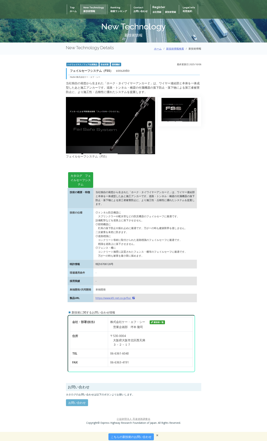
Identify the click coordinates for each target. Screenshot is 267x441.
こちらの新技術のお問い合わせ (131, 437)
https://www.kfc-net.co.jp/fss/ (114, 298)
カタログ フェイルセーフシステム (80, 180)
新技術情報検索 (175, 48)
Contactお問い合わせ (141, 9)
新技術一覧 (159, 322)
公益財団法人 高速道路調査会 (133, 419)
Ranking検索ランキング (118, 9)
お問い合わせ (77, 403)
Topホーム (73, 9)
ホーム (158, 48)
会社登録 (157, 12)
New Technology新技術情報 (93, 9)
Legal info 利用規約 (189, 9)
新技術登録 (170, 12)
